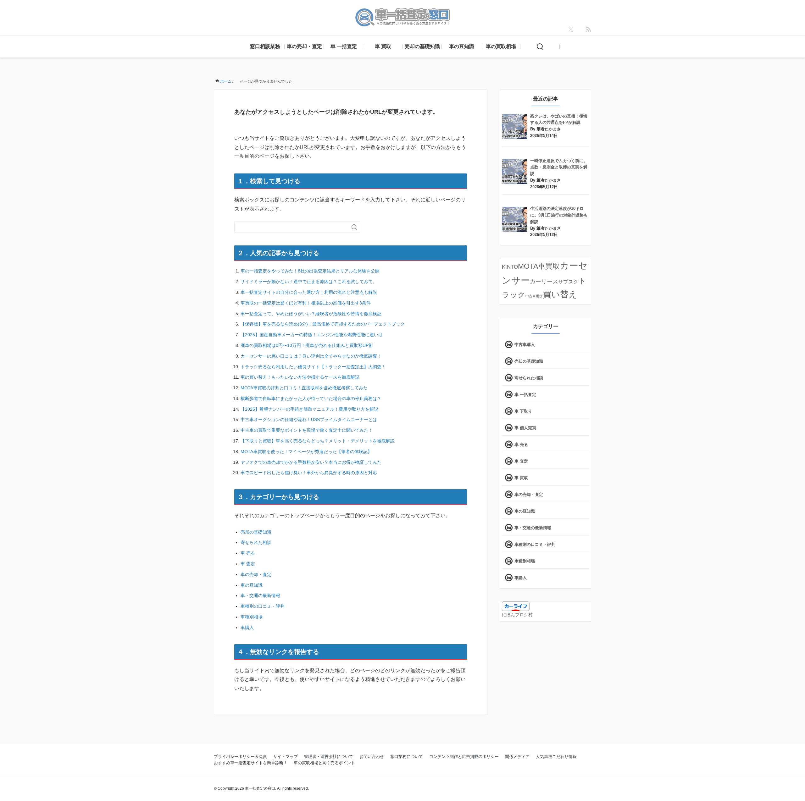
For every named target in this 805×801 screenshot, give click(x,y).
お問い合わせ (371, 756)
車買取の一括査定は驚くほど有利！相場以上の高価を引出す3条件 (306, 302)
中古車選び (534, 296)
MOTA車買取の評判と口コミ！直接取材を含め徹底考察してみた (304, 387)
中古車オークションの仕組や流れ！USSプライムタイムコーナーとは (309, 419)
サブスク (568, 281)
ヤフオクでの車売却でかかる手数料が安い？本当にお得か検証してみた (311, 462)
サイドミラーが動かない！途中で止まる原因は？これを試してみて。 (309, 281)
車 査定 (248, 563)
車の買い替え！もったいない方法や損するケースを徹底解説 (300, 377)
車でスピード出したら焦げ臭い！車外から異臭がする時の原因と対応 (309, 472)
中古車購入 (524, 344)
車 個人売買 (525, 427)
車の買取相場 (501, 46)
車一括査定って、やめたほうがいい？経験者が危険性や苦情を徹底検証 (311, 313)
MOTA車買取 (539, 266)
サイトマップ (285, 756)
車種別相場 (252, 616)
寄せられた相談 (256, 542)
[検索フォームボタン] (354, 227)
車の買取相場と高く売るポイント (324, 762)
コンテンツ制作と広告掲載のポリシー (464, 756)
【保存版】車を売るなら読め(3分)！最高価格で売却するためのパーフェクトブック (323, 323)
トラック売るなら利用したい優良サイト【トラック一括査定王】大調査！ (313, 366)
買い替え (560, 294)
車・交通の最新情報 (260, 595)
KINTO (510, 267)
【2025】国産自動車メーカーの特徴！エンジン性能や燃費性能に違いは (312, 334)
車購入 (247, 627)
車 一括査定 (343, 46)
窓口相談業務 (265, 46)
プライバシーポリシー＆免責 (240, 756)
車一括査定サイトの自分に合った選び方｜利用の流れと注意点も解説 (309, 292)
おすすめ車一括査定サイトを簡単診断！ (250, 762)
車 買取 (383, 46)
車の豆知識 (461, 46)
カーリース (544, 281)
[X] (571, 29)
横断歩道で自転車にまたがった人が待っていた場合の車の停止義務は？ (311, 398)
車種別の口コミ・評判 (263, 606)
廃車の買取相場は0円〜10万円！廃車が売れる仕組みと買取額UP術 (307, 345)
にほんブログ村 (517, 614)
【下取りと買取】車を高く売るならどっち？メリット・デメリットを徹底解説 (318, 440)
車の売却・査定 (304, 46)
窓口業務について (406, 756)
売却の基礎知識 (422, 46)
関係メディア (517, 756)
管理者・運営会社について (328, 756)
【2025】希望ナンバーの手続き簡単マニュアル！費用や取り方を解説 (309, 409)
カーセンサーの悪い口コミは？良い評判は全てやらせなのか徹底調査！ (311, 356)
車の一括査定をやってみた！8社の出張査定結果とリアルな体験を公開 (310, 270)
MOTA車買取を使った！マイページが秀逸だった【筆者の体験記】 (306, 451)
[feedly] (588, 29)
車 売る (248, 553)
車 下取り (523, 411)
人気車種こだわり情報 (556, 756)
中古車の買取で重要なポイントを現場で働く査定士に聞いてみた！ (307, 430)
